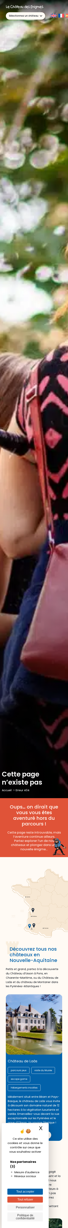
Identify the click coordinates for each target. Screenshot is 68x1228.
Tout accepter (25, 1191)
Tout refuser (25, 1199)
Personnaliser (25, 1207)
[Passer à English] (53, 16)
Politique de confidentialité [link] (25, 1217)
